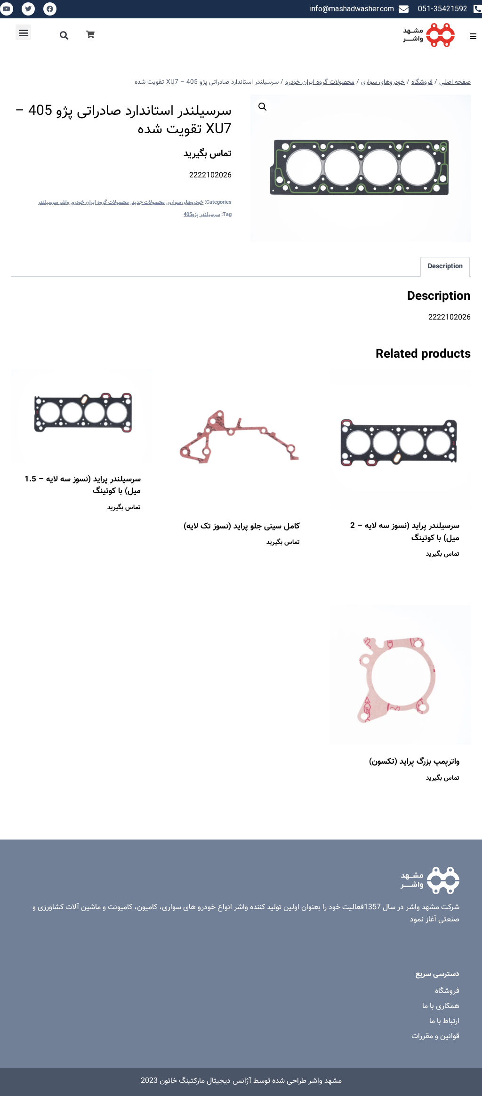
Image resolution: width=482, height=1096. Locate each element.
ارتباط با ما (444, 1021)
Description (445, 266)
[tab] (445, 267)
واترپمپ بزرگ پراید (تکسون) (414, 762)
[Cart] (90, 35)
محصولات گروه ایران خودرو (100, 203)
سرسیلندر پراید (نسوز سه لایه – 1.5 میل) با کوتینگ (82, 485)
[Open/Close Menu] (473, 36)
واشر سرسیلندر (53, 203)
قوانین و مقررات (435, 1036)
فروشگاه (447, 991)
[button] (64, 35)
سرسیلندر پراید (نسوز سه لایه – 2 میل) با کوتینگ (404, 532)
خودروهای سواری (185, 203)
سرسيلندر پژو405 (202, 215)
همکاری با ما (440, 1006)
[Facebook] (49, 9)
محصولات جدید (148, 203)
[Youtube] (6, 9)
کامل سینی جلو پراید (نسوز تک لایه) (242, 526)
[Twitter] (28, 9)
